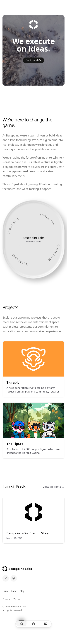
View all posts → (54, 487)
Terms (17, 599)
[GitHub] (14, 578)
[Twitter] (5, 578)
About (14, 590)
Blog (22, 590)
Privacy (6, 599)
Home (5, 590)
